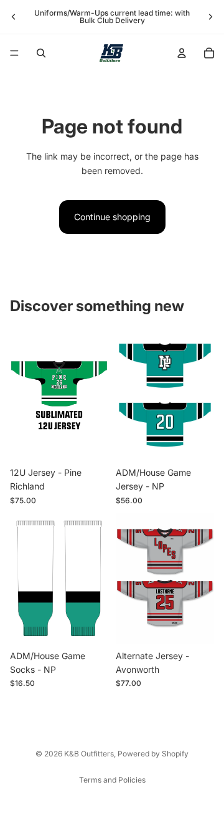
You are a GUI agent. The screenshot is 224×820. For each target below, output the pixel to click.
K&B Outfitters (89, 753)
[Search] (41, 53)
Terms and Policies (112, 779)
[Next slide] (210, 17)
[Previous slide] (13, 17)
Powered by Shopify (153, 753)
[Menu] (14, 53)
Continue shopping (112, 216)
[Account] (181, 53)
